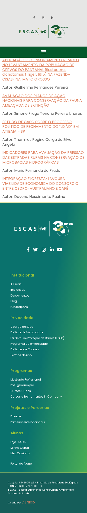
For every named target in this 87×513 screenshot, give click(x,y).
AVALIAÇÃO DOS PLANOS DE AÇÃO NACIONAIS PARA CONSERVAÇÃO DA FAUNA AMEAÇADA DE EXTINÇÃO (42, 100)
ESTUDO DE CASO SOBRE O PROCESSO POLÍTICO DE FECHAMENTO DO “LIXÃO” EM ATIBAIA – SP (40, 126)
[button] (43, 51)
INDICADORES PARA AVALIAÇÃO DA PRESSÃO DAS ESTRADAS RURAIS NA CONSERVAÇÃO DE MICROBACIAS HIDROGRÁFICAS (43, 157)
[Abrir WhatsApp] (75, 501)
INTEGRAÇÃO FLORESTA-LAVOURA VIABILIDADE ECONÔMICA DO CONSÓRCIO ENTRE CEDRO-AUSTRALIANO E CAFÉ (40, 183)
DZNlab (28, 502)
